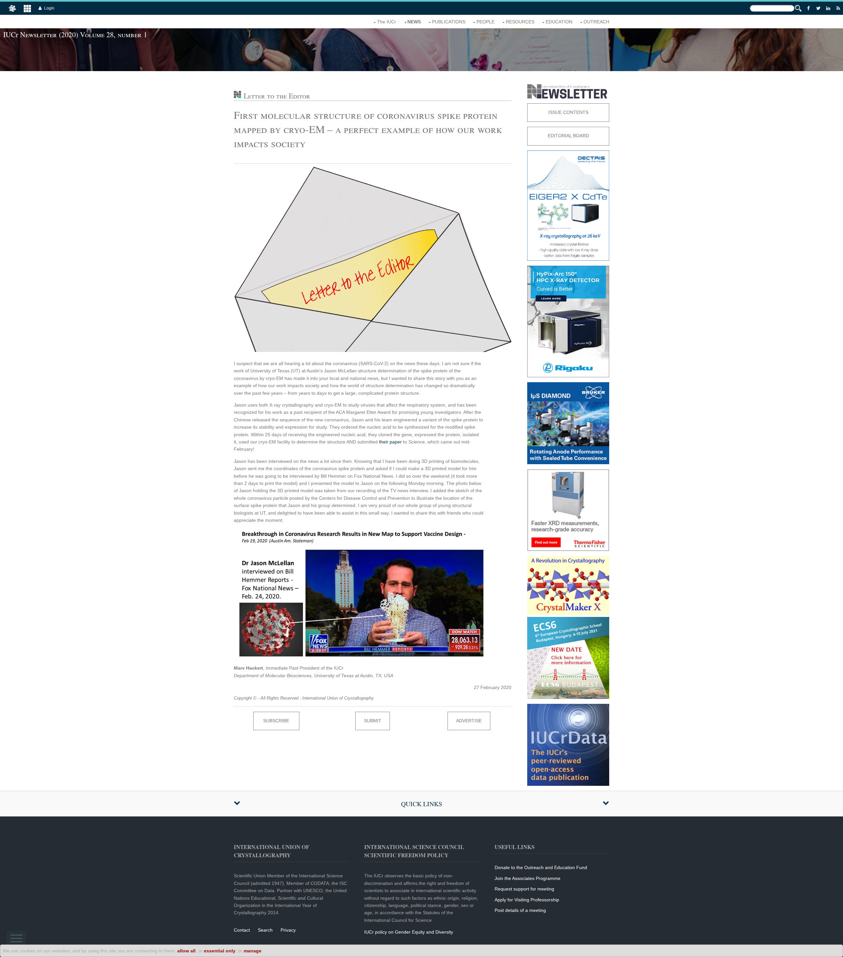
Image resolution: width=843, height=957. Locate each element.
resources (520, 21)
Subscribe (276, 720)
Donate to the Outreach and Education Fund (541, 867)
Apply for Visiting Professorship (527, 899)
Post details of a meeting (520, 910)
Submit (372, 720)
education (559, 21)
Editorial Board (568, 135)
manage (252, 950)
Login (49, 8)
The (386, 21)
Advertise (469, 720)
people (485, 21)
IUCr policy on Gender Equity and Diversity (408, 932)
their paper (390, 441)
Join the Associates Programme (527, 878)
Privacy (288, 930)
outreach (596, 21)
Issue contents (568, 112)
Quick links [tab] (421, 803)
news (414, 21)
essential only (219, 950)
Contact (242, 930)
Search (265, 930)
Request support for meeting (524, 888)
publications (448, 21)
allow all (186, 950)
